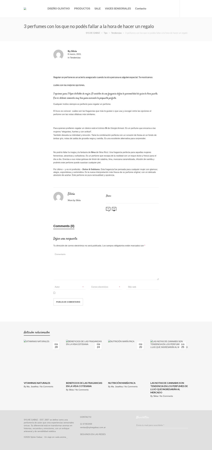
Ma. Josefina (32, 386)
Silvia (71, 390)
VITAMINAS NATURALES (37, 382)
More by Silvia (74, 200)
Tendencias (75, 57)
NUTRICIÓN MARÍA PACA (121, 382)
